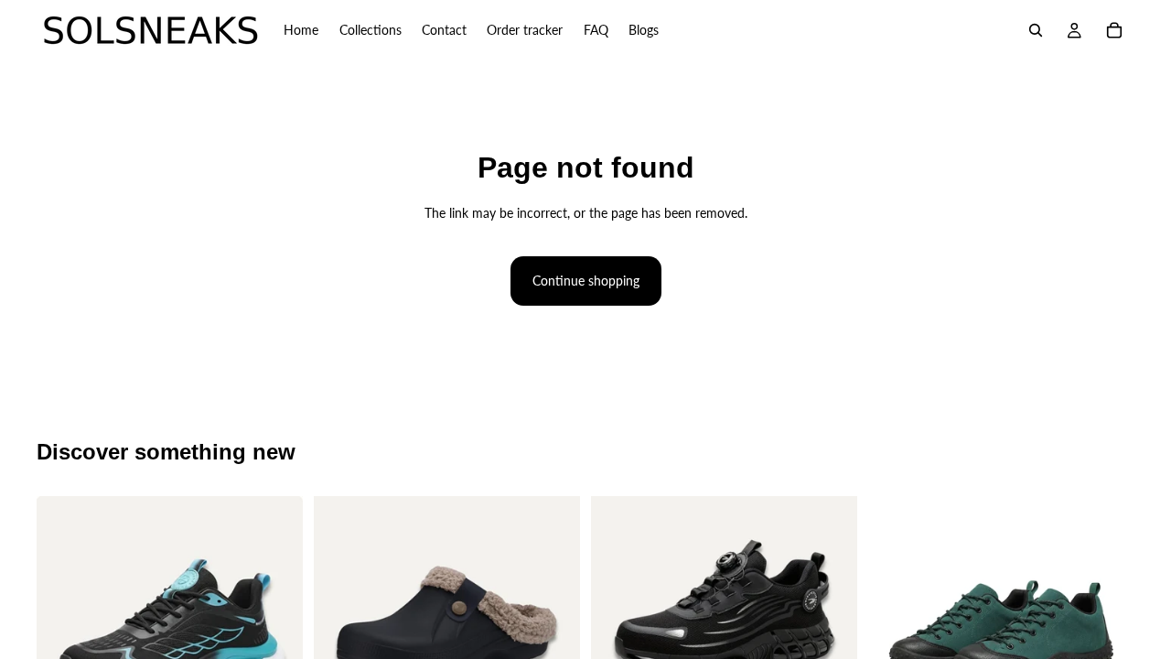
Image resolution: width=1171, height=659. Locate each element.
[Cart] (1114, 30)
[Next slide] (275, 630)
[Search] (1035, 30)
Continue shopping (585, 280)
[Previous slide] (64, 630)
